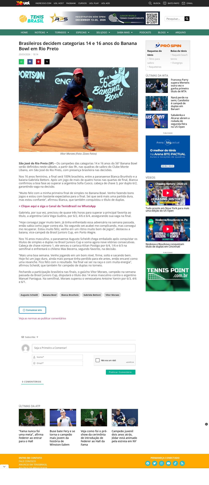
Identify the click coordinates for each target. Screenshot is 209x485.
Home (24, 32)
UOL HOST (59, 3)
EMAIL (190, 3)
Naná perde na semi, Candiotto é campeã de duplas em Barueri (180, 103)
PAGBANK (71, 3)
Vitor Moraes (112, 294)
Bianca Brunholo (70, 294)
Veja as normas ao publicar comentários (42, 318)
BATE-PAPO (173, 3)
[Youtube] (168, 463)
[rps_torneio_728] (104, 24)
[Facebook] (147, 463)
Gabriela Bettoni (92, 294)
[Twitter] (154, 463)
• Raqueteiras (154, 66)
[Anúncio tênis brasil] (168, 171)
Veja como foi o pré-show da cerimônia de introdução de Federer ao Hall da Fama (94, 437)
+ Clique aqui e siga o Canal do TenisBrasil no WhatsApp (57, 206)
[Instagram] (161, 463)
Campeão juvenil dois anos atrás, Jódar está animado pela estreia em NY (124, 436)
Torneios (60, 32)
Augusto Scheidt (29, 294)
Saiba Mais (123, 32)
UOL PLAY (94, 3)
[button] (21, 61)
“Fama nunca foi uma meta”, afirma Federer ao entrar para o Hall (31, 436)
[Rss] (182, 463)
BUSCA (156, 3)
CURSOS (82, 3)
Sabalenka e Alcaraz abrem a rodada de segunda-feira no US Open (180, 120)
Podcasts (145, 32)
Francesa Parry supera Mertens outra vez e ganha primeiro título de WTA (180, 85)
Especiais (81, 32)
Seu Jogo (101, 32)
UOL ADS (105, 3)
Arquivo (180, 32)
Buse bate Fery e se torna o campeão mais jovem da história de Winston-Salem (62, 437)
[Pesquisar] (187, 18)
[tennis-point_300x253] (168, 290)
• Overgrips (177, 62)
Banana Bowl (49, 294)
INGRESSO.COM (43, 3)
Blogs (162, 32)
